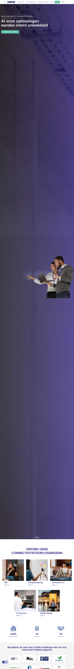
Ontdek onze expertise (10, 32)
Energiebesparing (35, 582)
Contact (6, 662)
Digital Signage (46, 613)
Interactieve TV (58, 582)
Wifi (5, 582)
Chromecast (21, 613)
